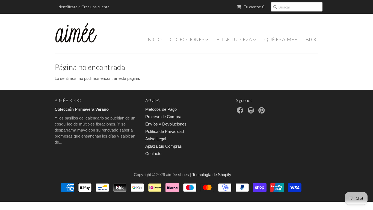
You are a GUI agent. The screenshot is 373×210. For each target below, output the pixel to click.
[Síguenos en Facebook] (241, 112)
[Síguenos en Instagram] (252, 112)
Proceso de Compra (163, 116)
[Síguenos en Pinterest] (262, 112)
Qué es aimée (280, 39)
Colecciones (187, 39)
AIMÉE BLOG (68, 100)
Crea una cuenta (95, 6)
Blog (312, 39)
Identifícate (67, 6)
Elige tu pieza (235, 39)
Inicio (154, 39)
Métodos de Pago (161, 109)
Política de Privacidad (164, 131)
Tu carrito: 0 (253, 6)
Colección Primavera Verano (82, 109)
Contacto (153, 153)
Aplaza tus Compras (163, 146)
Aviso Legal (155, 138)
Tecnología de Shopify (211, 174)
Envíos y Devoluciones (166, 124)
